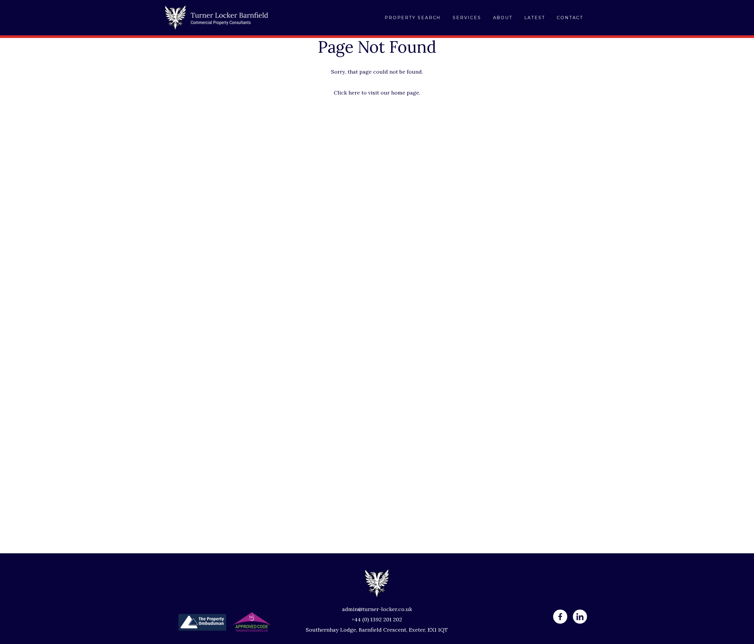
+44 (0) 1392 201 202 (377, 619)
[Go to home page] (216, 17)
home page (405, 92)
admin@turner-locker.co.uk (377, 609)
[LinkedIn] (580, 617)
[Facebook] (560, 617)
